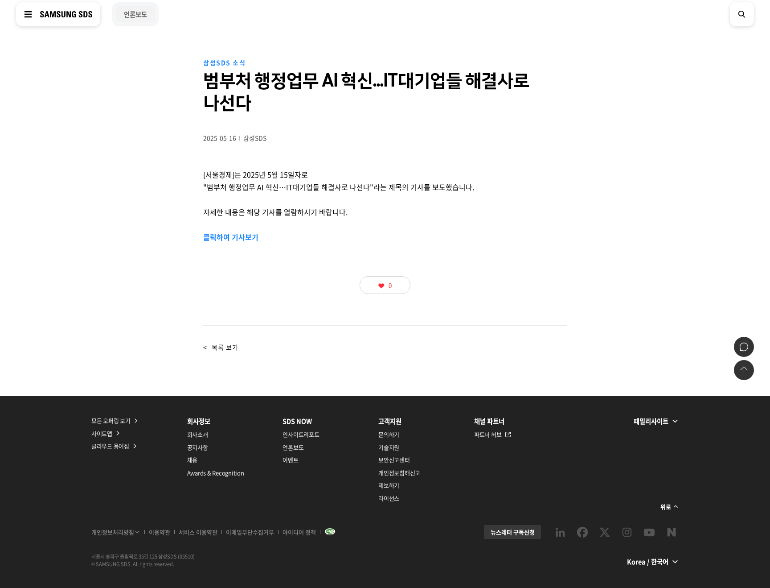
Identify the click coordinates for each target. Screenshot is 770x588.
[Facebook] (582, 532)
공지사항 (197, 447)
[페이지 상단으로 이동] (744, 370)
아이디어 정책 (299, 532)
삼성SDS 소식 (224, 62)
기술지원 (388, 447)
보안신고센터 (394, 459)
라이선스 (388, 498)
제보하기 (388, 485)
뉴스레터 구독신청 (513, 532)
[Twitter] (605, 532)
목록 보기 (220, 347)
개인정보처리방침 (112, 532)
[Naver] (671, 532)
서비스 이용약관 (198, 532)
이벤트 (290, 459)
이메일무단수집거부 (250, 532)
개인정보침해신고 (399, 472)
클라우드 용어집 (110, 446)
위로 (665, 506)
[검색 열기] (742, 14)
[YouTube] (649, 532)
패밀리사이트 (651, 421)
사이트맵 (101, 433)
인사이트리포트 (301, 434)
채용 (192, 459)
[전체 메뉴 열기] (28, 14)
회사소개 (197, 434)
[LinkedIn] (560, 532)
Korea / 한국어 (647, 562)
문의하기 (388, 434)
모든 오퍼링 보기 (111, 420)
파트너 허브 (487, 434)
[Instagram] (627, 532)
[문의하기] (744, 347)
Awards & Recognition (215, 472)
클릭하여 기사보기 (230, 237)
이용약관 (159, 532)
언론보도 (293, 447)
